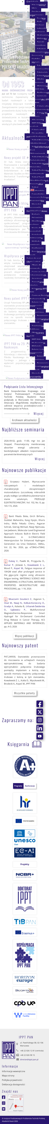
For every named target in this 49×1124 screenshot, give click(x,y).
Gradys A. (9, 606)
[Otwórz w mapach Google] (16, 1102)
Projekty (24, 864)
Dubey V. (13, 561)
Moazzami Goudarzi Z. (20, 599)
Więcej (39, 413)
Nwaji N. (18, 603)
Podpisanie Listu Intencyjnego (23, 386)
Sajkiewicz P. (18, 609)
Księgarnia (19, 743)
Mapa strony (8, 1075)
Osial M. (8, 603)
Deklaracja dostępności (13, 1084)
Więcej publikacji (24, 636)
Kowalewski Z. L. (35, 565)
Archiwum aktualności (24, 420)
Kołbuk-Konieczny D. (34, 603)
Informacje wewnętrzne (13, 1071)
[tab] (18, 786)
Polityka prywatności (12, 1080)
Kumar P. (9, 565)
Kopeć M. (18, 568)
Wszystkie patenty (24, 693)
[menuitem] (37, 13)
